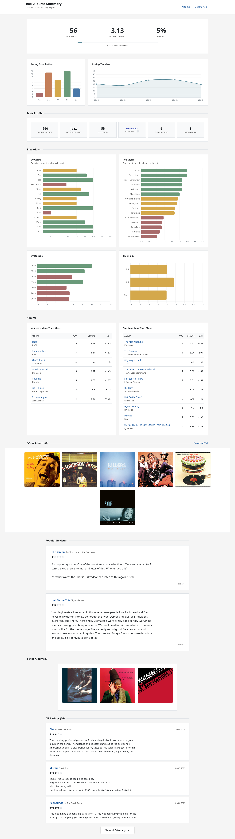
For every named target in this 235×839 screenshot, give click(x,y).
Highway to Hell (132, 360)
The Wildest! (38, 360)
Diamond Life (39, 351)
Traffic (35, 341)
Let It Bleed (38, 387)
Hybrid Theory (131, 406)
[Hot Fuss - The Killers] (117, 469)
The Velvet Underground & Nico (140, 369)
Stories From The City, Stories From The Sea (147, 424)
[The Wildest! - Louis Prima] (42, 469)
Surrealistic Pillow (133, 378)
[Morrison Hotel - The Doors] (79, 469)
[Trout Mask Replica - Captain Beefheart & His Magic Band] (117, 685)
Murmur (55, 768)
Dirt (52, 729)
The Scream (130, 351)
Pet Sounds (56, 802)
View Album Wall (201, 443)
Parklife (128, 415)
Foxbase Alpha (39, 397)
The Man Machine (133, 341)
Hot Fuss (36, 378)
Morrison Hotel (40, 369)
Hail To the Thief (132, 397)
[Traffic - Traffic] (155, 469)
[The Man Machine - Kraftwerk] (155, 685)
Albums (186, 6)
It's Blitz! (128, 387)
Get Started (201, 6)
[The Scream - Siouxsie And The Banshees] (79, 685)
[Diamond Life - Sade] (117, 507)
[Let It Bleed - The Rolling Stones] (193, 469)
